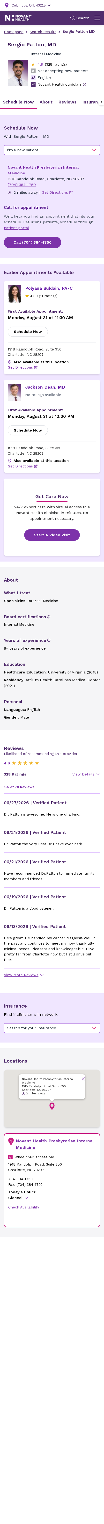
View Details (83, 774)
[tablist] (52, 102)
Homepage (13, 32)
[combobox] (52, 150)
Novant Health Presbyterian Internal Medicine (55, 1144)
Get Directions (20, 367)
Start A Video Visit (52, 535)
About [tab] (46, 101)
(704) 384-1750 (22, 184)
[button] (52, 1106)
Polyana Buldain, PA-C (49, 288)
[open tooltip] (84, 84)
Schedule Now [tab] (18, 101)
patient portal (16, 228)
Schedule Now (28, 331)
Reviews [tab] (67, 101)
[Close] (83, 1078)
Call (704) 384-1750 (33, 242)
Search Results (43, 32)
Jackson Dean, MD (45, 387)
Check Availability (23, 1207)
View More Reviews (21, 975)
